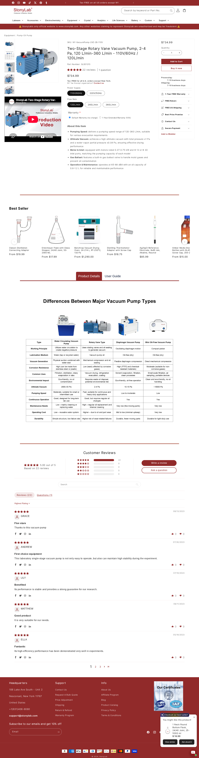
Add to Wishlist (168, 134)
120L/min (75, 104)
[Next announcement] (133, 3)
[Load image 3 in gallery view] (9, 67)
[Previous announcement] (65, 3)
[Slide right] (185, 242)
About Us (106, 689)
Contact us (99, 83)
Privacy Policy (108, 710)
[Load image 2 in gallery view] (9, 55)
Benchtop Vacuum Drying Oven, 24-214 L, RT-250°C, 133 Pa (87, 250)
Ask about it (187, 742)
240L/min (93, 104)
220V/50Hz (96, 93)
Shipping (59, 705)
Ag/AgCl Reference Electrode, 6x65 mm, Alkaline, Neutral (150, 250)
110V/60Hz (76, 93)
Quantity (165, 48)
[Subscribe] (58, 732)
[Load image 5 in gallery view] (9, 91)
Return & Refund (63, 710)
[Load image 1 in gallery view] (9, 44)
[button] (75, 69)
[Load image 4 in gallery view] (9, 79)
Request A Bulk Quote (66, 694)
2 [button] (95, 666)
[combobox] (148, 10)
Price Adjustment (64, 700)
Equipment (9, 35)
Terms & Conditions (111, 715)
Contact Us (61, 689)
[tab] (89, 276)
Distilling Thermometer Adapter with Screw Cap (119, 249)
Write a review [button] (159, 463)
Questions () (44, 495)
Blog (103, 700)
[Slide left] (14, 242)
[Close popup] (194, 717)
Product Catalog (109, 705)
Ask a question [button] (159, 470)
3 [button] (100, 666)
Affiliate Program (110, 694)
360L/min (111, 104)
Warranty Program (64, 715)
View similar (170, 742)
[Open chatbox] (193, 752)
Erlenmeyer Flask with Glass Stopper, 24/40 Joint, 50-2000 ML (56, 250)
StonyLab (103, 757)
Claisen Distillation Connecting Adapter (19, 249)
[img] (21, 511)
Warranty (73, 112)
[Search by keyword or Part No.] (171, 10)
